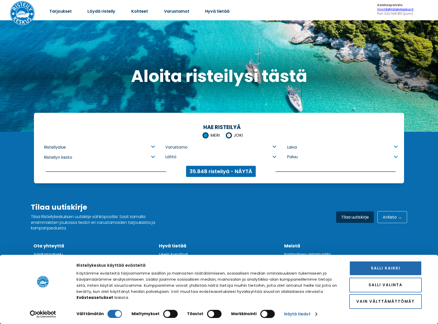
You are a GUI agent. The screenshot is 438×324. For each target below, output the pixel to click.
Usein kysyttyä (173, 254)
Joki (238, 135)
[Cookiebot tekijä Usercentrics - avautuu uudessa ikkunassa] (43, 314)
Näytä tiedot (297, 314)
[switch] (170, 314)
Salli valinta (386, 284)
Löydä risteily (101, 11)
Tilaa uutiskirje (355, 217)
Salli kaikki (385, 268)
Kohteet (139, 11)
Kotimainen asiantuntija (307, 254)
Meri (215, 135)
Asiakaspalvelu (48, 254)
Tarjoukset (60, 11)
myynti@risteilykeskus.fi (395, 9)
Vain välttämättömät (385, 301)
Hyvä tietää (217, 11)
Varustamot (176, 11)
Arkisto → (392, 217)
